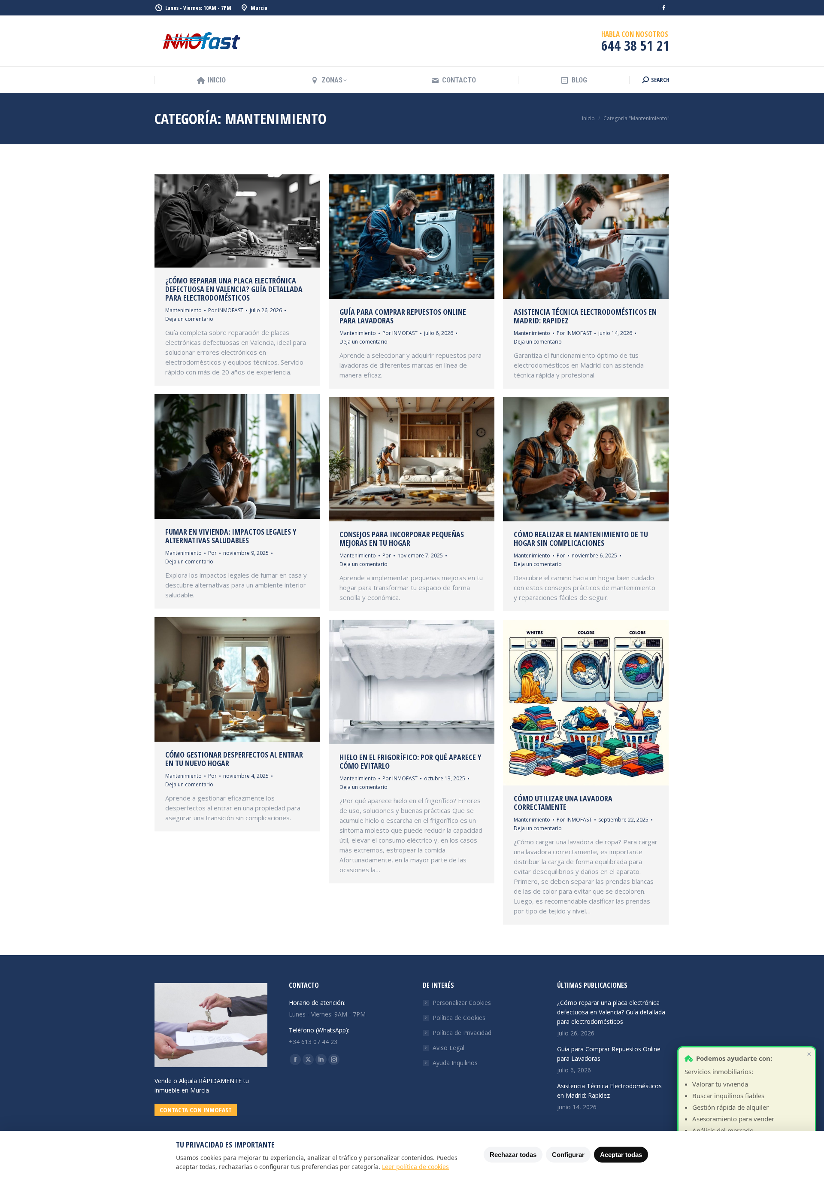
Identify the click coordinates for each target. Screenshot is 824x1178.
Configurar (568, 1154)
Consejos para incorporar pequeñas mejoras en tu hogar (401, 538)
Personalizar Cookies (462, 1002)
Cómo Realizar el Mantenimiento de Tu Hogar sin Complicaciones (581, 538)
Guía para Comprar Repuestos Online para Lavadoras (402, 316)
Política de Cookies (459, 1018)
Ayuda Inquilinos (455, 1063)
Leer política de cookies (415, 1167)
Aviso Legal (448, 1048)
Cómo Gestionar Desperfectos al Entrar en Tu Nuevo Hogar (234, 758)
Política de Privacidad (462, 1033)
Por (225, 310)
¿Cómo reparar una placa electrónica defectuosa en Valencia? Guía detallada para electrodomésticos (234, 289)
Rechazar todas (513, 1154)
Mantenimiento (183, 310)
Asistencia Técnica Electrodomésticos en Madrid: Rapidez (585, 316)
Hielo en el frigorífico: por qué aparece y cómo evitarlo (410, 761)
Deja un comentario (189, 319)
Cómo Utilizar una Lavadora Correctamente (563, 802)
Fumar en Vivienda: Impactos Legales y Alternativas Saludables (230, 536)
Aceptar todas (621, 1154)
